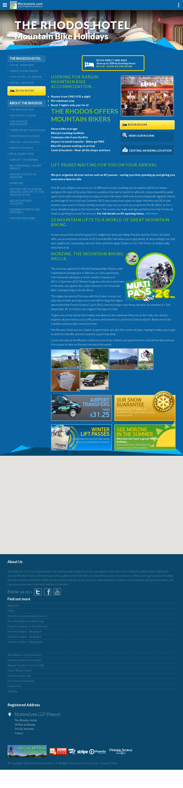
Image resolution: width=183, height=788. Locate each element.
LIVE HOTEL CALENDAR (25, 77)
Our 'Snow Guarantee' (21, 680)
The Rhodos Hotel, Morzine (24, 654)
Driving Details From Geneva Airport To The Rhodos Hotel (27, 192)
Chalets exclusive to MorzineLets (28, 626)
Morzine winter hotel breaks (25, 660)
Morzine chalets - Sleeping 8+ (25, 641)
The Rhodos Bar (22, 110)
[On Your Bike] (145, 358)
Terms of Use (90, 763)
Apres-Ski (16, 183)
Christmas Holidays (24, 136)
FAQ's (11, 610)
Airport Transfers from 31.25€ (26, 665)
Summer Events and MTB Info (25, 211)
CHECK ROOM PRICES (24, 71)
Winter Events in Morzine (23, 176)
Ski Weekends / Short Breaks (26, 167)
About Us (13, 605)
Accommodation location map (26, 621)
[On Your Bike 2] (123, 358)
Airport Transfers (24, 160)
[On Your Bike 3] (94, 358)
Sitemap (13, 691)
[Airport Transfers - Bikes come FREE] (94, 380)
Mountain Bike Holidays (21, 202)
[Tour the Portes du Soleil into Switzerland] (65, 358)
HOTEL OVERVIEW (22, 65)
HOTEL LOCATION (22, 83)
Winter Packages (22, 218)
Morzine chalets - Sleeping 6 (24, 636)
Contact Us (14, 686)
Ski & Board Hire (22, 154)
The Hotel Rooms (23, 116)
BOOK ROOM (25, 90)
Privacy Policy (108, 763)
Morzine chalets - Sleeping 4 (24, 631)
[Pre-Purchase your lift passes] (65, 380)
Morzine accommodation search (27, 615)
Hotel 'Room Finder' (20, 670)
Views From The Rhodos (27, 130)
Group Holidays (21, 148)
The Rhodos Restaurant (19, 123)
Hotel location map (19, 675)
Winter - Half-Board (25, 142)
